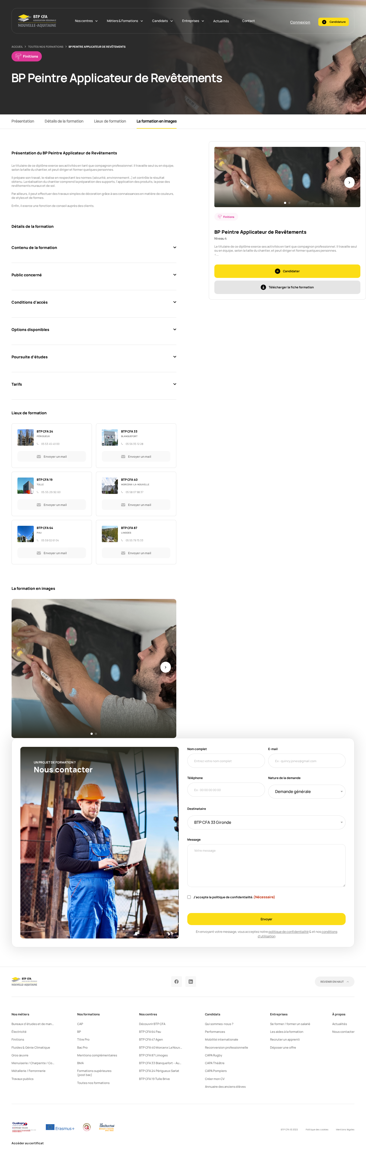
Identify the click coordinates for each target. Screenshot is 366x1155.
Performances (215, 1032)
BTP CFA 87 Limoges (153, 1055)
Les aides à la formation (286, 1032)
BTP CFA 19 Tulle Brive (154, 1079)
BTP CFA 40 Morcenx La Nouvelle (162, 1047)
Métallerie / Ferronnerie (29, 1071)
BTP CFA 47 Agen (151, 1039)
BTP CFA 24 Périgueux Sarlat (159, 1071)
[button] (92, 734)
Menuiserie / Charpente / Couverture (38, 1063)
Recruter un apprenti (285, 1039)
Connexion (300, 22)
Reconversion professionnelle (226, 1047)
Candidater (291, 271)
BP (79, 1032)
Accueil (17, 47)
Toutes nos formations (46, 47)
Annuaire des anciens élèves (225, 1087)
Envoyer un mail (55, 456)
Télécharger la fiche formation (291, 287)
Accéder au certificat (28, 1143)
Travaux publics (22, 1079)
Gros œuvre (20, 1055)
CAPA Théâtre (215, 1063)
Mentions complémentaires (97, 1055)
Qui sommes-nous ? (219, 1024)
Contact (248, 20)
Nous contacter (343, 1032)
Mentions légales (345, 1129)
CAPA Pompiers (216, 1071)
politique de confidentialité (288, 931)
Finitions (18, 1039)
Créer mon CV (215, 1079)
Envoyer (266, 919)
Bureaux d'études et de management (38, 1024)
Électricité (19, 1032)
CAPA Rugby (213, 1055)
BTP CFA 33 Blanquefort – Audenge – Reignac (171, 1063)
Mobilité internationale (221, 1039)
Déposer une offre (283, 1047)
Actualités (221, 21)
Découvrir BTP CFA (152, 1024)
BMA (80, 1063)
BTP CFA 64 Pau (150, 1032)
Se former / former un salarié (290, 1024)
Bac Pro (82, 1047)
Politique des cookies (317, 1129)
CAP (80, 1024)
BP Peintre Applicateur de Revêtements (97, 47)
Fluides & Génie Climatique (31, 1047)
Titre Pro (83, 1039)
